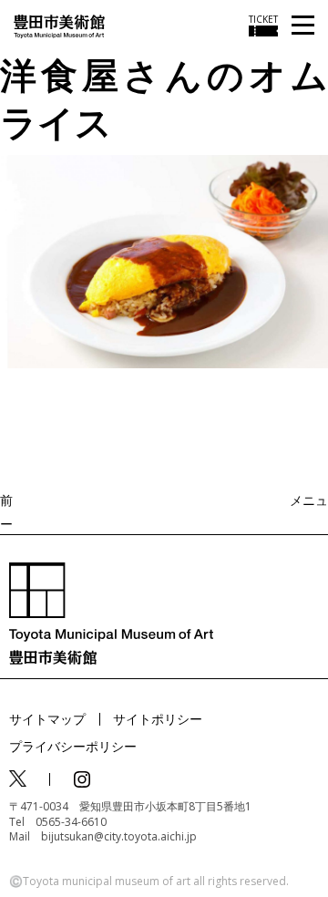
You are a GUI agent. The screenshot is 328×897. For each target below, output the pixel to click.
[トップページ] (59, 25)
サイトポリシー (157, 718)
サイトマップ (47, 718)
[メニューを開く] (303, 25)
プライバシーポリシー (73, 746)
